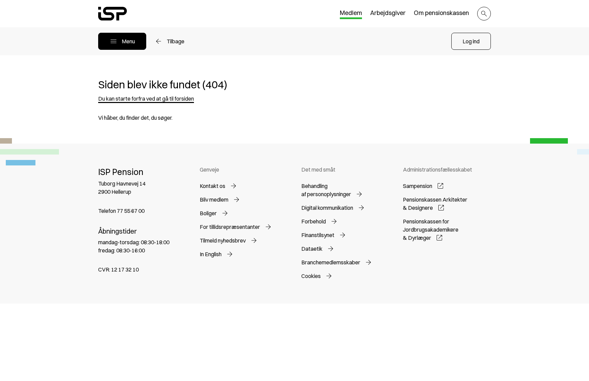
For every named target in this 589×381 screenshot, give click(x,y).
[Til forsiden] (112, 13)
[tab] (351, 14)
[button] (471, 41)
